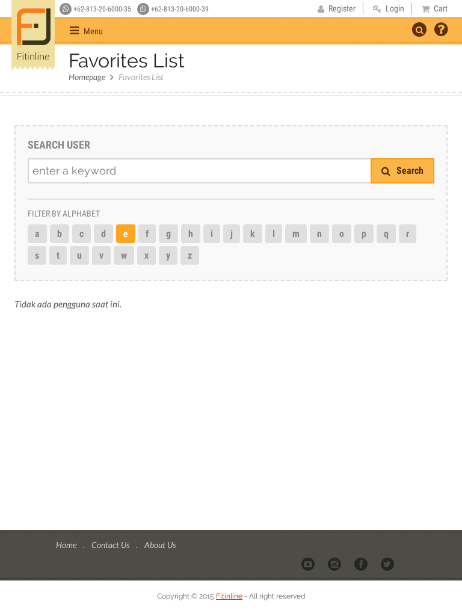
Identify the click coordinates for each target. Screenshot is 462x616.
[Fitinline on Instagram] (335, 563)
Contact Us (111, 545)
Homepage (87, 77)
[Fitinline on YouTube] (308, 563)
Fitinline (229, 596)
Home (67, 545)
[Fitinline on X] (388, 563)
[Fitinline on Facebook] (361, 563)
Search (409, 170)
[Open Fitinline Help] (441, 30)
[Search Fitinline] (419, 29)
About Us (160, 545)
